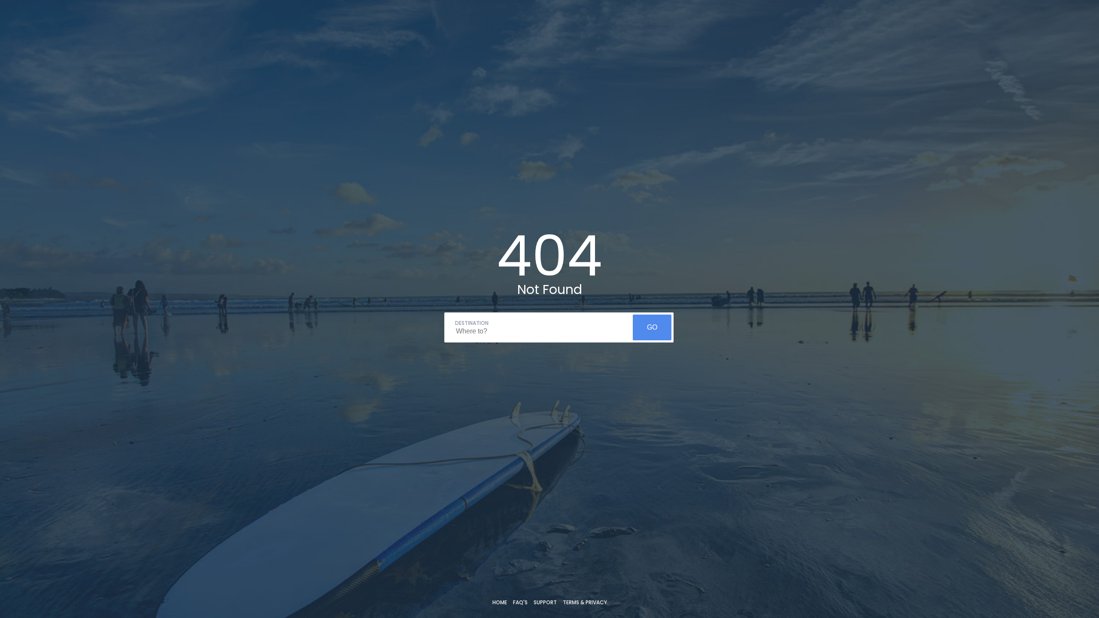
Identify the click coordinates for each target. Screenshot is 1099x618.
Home (499, 602)
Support (545, 602)
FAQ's (520, 602)
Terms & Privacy (585, 602)
